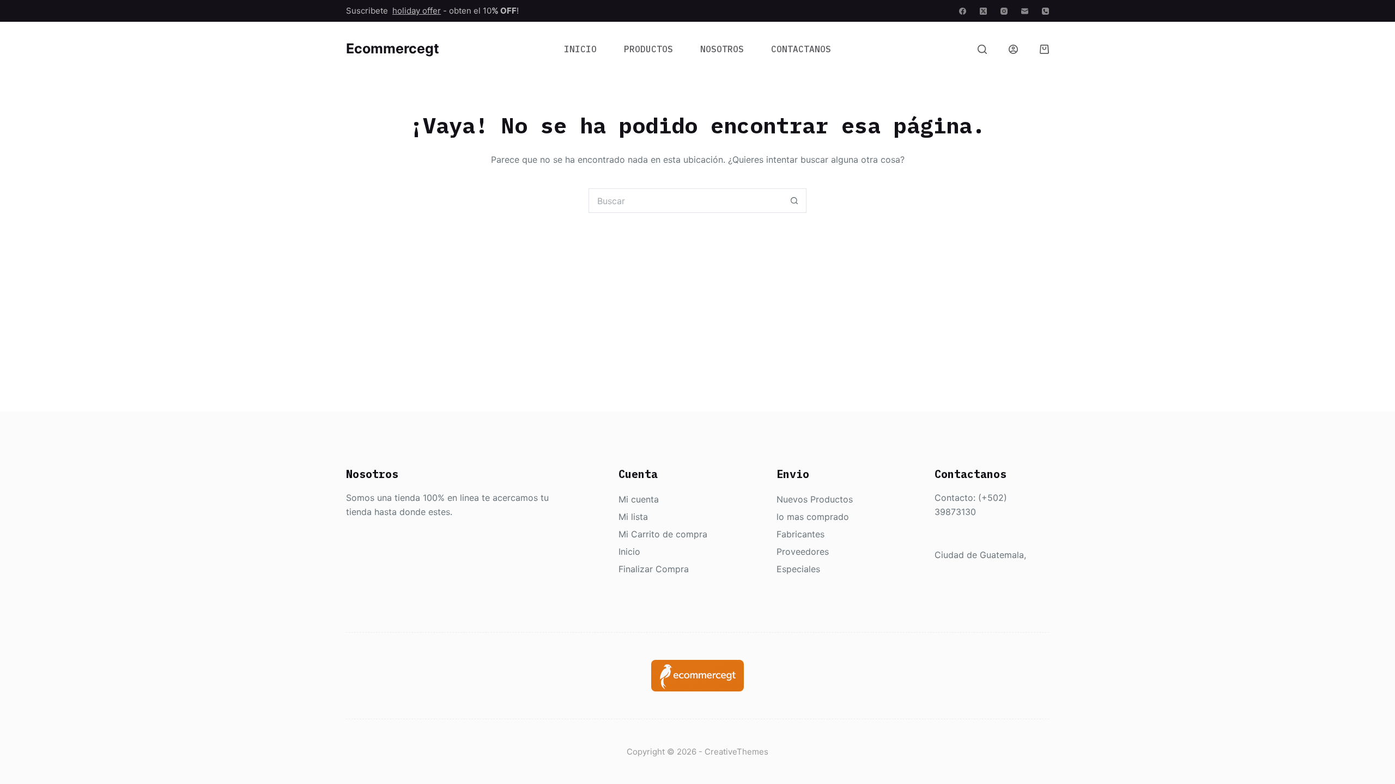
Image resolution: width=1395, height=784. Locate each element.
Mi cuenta (638, 499)
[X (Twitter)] (983, 11)
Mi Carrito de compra (662, 534)
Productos (648, 49)
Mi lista (633, 516)
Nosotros (722, 49)
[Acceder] (1013, 49)
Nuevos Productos (815, 499)
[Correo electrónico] (1024, 11)
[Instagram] (1004, 11)
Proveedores (803, 551)
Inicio (580, 49)
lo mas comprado (813, 516)
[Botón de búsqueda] (794, 200)
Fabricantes (800, 534)
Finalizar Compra (653, 569)
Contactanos (801, 49)
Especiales (798, 569)
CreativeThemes (736, 751)
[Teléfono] (1045, 11)
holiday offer (416, 10)
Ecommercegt (392, 48)
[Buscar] (982, 49)
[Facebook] (962, 11)
